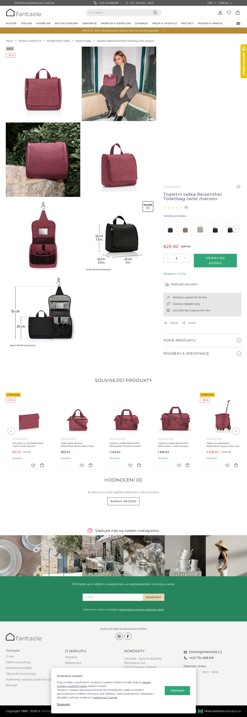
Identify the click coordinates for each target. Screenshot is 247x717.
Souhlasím (177, 690)
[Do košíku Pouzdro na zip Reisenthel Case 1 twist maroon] (42, 465)
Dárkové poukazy (18, 662)
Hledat (156, 12)
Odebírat (153, 597)
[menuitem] (11, 23)
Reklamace (73, 663)
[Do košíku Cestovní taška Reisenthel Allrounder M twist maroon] (139, 465)
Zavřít (172, 362)
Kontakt (12, 685)
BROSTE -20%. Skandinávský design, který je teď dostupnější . (121, 30)
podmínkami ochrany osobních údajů (141, 609)
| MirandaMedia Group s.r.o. (218, 711)
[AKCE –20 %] (185, 229)
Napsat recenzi (123, 501)
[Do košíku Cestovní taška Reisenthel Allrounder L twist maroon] (187, 465)
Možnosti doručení (184, 284)
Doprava (71, 657)
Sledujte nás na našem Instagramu (127, 530)
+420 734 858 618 (201, 658)
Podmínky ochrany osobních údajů (31, 679)
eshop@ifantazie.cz (205, 652)
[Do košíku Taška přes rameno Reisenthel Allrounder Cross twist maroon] (90, 465)
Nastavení (63, 704)
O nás (10, 656)
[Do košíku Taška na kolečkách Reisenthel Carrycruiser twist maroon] (236, 465)
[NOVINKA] (170, 229)
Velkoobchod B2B (19, 668)
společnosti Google (105, 697)
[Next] (235, 229)
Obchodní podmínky (21, 673)
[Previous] (11, 431)
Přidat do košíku (215, 260)
